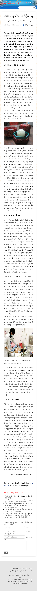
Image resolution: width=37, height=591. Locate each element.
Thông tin (15, 15)
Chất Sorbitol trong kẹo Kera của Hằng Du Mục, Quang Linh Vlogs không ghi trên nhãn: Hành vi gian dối (19, 515)
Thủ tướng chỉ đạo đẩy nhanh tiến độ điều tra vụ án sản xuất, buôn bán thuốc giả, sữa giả (19, 505)
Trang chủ (7, 15)
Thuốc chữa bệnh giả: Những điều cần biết (19, 496)
